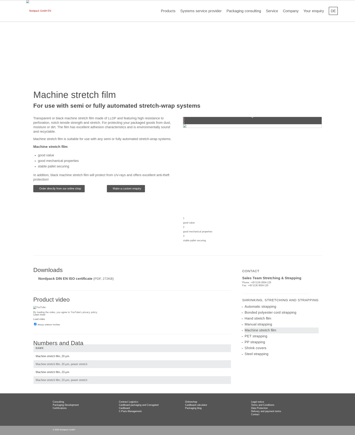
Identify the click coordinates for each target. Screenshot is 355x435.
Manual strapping (258, 324)
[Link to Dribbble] (299, 430)
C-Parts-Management (130, 411)
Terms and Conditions (262, 405)
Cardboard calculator (196, 405)
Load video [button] (39, 319)
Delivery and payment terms (266, 411)
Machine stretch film (260, 330)
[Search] (344, 11)
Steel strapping (256, 354)
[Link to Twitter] (294, 430)
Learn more (39, 314)
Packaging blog (193, 408)
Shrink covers (255, 348)
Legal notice (257, 401)
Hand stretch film (258, 318)
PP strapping (255, 342)
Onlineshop (191, 401)
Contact (255, 414)
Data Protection (259, 408)
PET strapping (256, 336)
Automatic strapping (260, 306)
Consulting (58, 401)
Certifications (60, 408)
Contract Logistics (128, 401)
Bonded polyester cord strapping (270, 312)
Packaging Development (66, 405)
